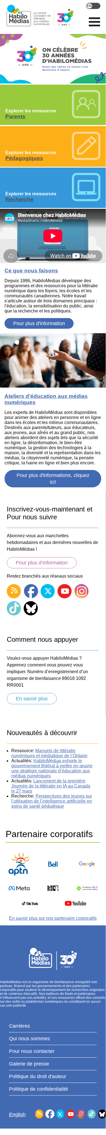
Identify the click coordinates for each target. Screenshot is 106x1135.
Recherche (19, 199)
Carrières (19, 1026)
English (93, 6)
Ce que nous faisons (31, 271)
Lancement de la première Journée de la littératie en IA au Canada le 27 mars (50, 786)
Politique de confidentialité (38, 1089)
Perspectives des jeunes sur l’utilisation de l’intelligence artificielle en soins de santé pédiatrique (51, 801)
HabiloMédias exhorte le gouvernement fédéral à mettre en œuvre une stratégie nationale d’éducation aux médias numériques (51, 768)
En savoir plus (32, 698)
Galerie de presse (29, 1064)
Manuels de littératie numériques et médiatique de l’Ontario (49, 753)
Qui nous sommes (29, 1038)
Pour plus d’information (42, 563)
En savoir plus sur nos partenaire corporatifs (53, 918)
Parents (15, 116)
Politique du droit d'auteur (37, 1076)
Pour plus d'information (39, 323)
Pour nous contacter (31, 1051)
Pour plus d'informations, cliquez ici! (53, 478)
